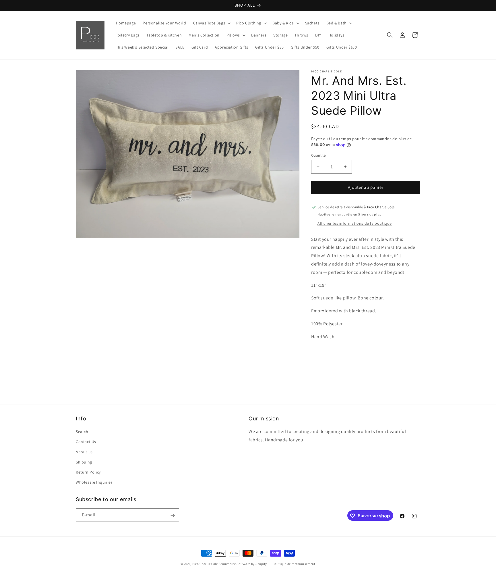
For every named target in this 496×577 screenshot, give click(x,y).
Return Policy (88, 472)
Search (82, 431)
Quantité (318, 155)
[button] (211, 23)
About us (84, 451)
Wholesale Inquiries (94, 482)
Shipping (84, 462)
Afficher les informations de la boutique (354, 223)
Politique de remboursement (294, 563)
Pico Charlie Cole (205, 564)
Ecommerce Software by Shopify (243, 564)
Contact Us (86, 441)
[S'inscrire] (172, 515)
